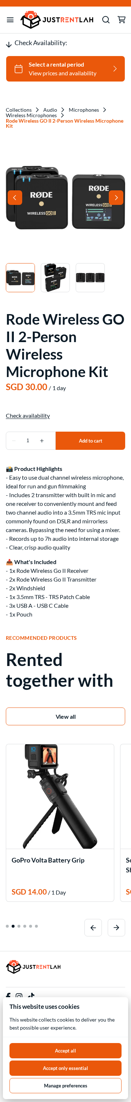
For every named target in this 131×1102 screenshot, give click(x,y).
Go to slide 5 (30, 926)
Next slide (116, 927)
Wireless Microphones (31, 115)
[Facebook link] (8, 997)
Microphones (84, 109)
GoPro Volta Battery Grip (48, 860)
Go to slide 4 (25, 926)
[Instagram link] (19, 997)
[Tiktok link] (31, 997)
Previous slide (93, 927)
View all (66, 716)
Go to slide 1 (7, 926)
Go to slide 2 (13, 926)
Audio (50, 109)
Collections (19, 109)
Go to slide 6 (36, 926)
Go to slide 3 (19, 926)
